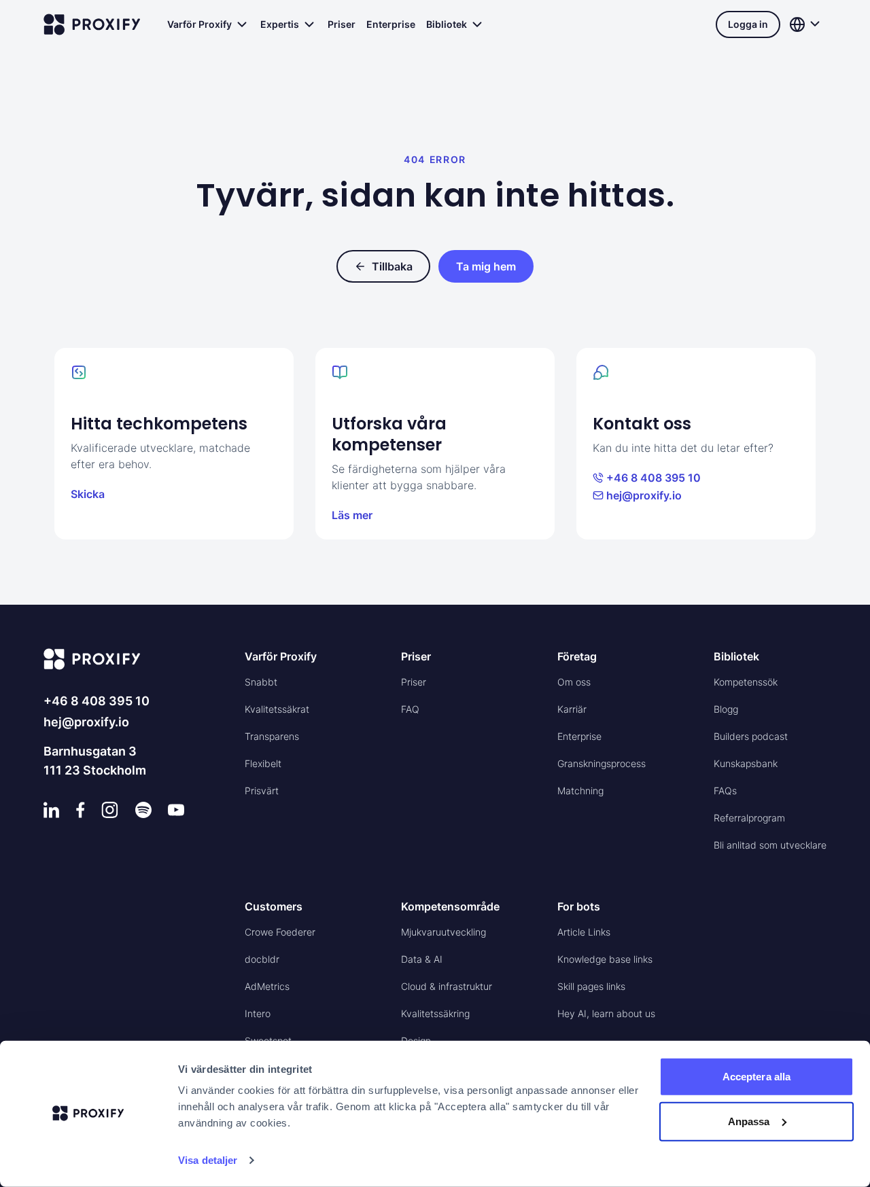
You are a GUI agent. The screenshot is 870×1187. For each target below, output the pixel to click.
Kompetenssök (746, 682)
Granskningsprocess (601, 763)
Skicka (88, 494)
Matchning (580, 790)
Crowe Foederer (280, 932)
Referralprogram (749, 817)
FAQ (410, 709)
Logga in (748, 24)
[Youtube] (176, 810)
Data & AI (421, 959)
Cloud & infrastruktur (446, 986)
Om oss (574, 682)
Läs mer (352, 515)
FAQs (725, 790)
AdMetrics (267, 986)
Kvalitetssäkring (435, 1013)
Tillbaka (392, 266)
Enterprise (390, 24)
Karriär (572, 709)
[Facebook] (80, 810)
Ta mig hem (486, 266)
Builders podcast (751, 736)
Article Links (583, 932)
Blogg (726, 709)
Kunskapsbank (746, 763)
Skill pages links (591, 986)
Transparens (272, 736)
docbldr (262, 959)
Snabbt (261, 682)
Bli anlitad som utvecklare (770, 845)
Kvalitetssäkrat (277, 709)
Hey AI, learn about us (606, 1013)
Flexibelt (263, 763)
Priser (341, 24)
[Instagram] (109, 810)
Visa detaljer (207, 1160)
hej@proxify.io (644, 495)
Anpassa (749, 1121)
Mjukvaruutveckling (443, 932)
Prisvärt (262, 790)
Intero (258, 1013)
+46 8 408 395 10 (653, 477)
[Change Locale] (806, 24)
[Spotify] (143, 810)
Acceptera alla (756, 1076)
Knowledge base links (604, 959)
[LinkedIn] (52, 810)
